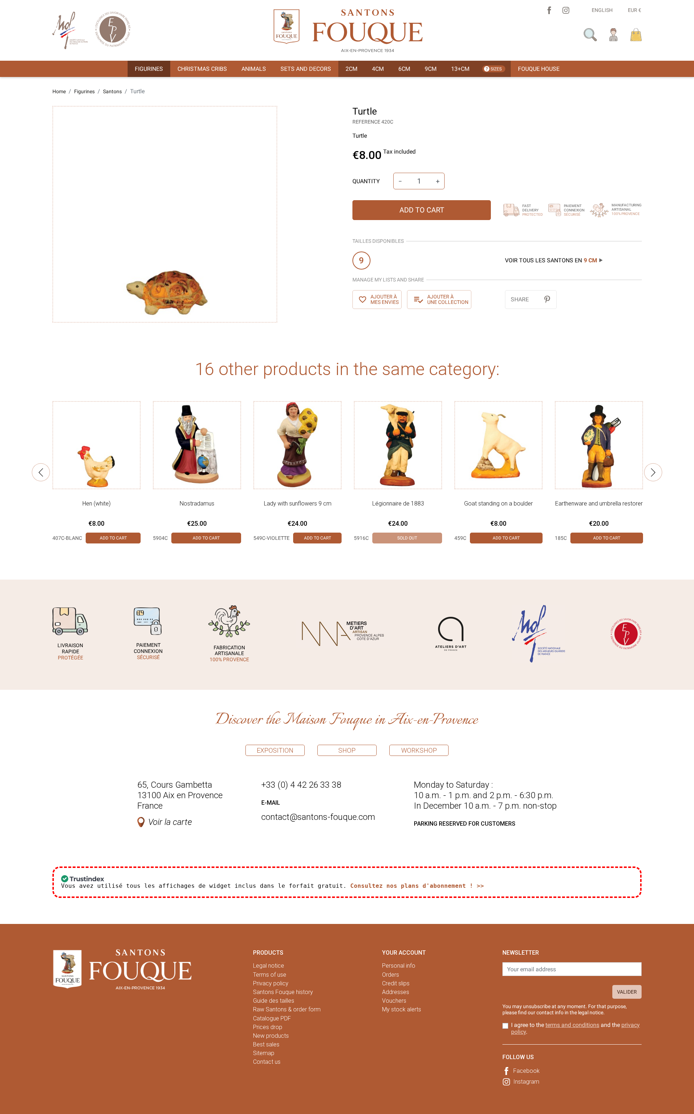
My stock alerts (401, 1009)
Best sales (266, 1044)
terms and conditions (572, 1024)
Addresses (395, 992)
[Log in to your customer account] (613, 34)
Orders (390, 974)
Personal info (398, 965)
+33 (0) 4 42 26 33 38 (301, 785)
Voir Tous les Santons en (551, 260)
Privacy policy (270, 983)
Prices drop (267, 1027)
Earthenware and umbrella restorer (599, 503)
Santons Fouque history (283, 992)
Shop (347, 750)
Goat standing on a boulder (498, 503)
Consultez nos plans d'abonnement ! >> (417, 885)
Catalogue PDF (272, 1018)
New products (271, 1035)
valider (627, 992)
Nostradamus (197, 503)
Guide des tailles (273, 1000)
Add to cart (421, 210)
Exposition (275, 750)
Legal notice (268, 965)
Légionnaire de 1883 (398, 503)
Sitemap (263, 1053)
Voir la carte (170, 822)
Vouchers (394, 1000)
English (602, 10)
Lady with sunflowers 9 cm (297, 503)
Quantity (366, 181)
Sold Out (407, 538)
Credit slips (396, 983)
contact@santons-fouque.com (318, 817)
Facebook (526, 1070)
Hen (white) (96, 503)
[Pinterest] (547, 299)
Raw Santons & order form (287, 1009)
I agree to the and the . (575, 1028)
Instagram (526, 1081)
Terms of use (269, 974)
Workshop (419, 750)
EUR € (634, 10)
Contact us (266, 1061)
